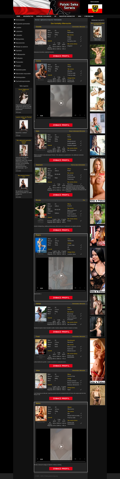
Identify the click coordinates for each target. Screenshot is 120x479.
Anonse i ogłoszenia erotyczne (44, 19)
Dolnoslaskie (58, 19)
